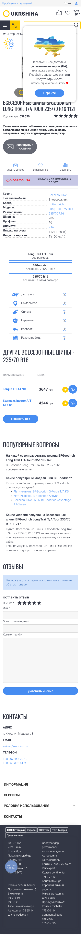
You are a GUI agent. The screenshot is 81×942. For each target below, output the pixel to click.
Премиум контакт (53, 902)
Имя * (6, 608)
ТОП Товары (59, 830)
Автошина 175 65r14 (21, 910)
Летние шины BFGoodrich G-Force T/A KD (41, 491)
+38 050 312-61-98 (15, 763)
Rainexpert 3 (49, 868)
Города (31, 830)
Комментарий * (12, 634)
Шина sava (48, 897)
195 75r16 (14, 902)
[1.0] (19, 603)
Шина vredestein (18, 914)
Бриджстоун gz (51, 881)
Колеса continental (53, 872)
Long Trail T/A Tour (61, 209)
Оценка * (8, 603)
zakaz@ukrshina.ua (15, 746)
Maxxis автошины (53, 893)
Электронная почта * (16, 621)
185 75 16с (14, 843)
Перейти (49, 93)
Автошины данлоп (53, 851)
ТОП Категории (16, 830)
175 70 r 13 (49, 876)
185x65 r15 (49, 923)
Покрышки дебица (19, 855)
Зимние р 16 (15, 893)
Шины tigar (15, 851)
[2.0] (22, 603)
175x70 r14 (49, 910)
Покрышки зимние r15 (22, 889)
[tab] (39, 294)
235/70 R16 (56, 213)
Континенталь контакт (56, 864)
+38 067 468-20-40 (15, 759)
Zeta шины (14, 847)
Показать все (20, 419)
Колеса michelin (52, 906)
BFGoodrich (56, 204)
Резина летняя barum (21, 885)
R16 (51, 227)
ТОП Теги (44, 830)
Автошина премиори (21, 906)
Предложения (15, 835)
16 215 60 (14, 897)
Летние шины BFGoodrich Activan (36, 496)
